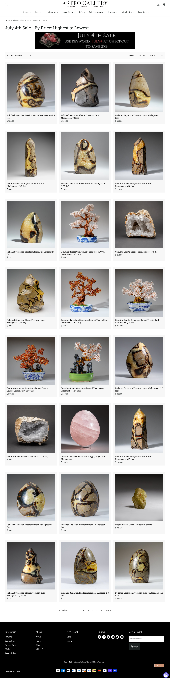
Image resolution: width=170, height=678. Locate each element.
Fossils (38, 12)
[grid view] (158, 55)
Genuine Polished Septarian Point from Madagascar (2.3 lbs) (25, 184)
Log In (69, 641)
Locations (142, 12)
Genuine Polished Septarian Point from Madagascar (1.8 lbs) (133, 184)
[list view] (162, 55)
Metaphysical (127, 12)
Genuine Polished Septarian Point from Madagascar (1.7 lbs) (133, 457)
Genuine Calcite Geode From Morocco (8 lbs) (27, 456)
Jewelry (111, 12)
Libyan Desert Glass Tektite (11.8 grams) (133, 524)
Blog (38, 645)
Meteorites (52, 12)
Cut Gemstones (96, 12)
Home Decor (68, 12)
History (39, 641)
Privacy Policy (11, 645)
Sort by (10, 56)
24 (136, 55)
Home (7, 20)
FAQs (7, 649)
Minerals (26, 12)
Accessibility (10, 653)
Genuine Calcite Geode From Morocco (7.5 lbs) (136, 251)
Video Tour (41, 649)
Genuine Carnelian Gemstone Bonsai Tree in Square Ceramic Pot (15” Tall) (28, 389)
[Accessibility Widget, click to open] (166, 675)
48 (144, 55)
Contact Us (10, 641)
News (38, 637)
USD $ (158, 665)
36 (140, 55)
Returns (8, 637)
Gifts (81, 12)
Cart (69, 637)
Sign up (134, 646)
